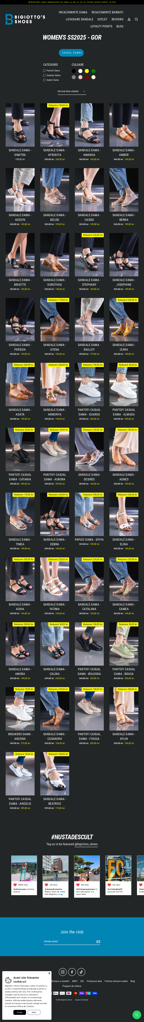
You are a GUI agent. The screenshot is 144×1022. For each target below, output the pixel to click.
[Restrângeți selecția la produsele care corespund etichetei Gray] (73, 77)
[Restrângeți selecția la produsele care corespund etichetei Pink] (80, 77)
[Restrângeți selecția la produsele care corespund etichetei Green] (93, 71)
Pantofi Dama (53, 70)
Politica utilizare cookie (116, 981)
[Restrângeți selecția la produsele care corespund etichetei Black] (73, 71)
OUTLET (102, 19)
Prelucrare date (94, 981)
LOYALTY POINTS (101, 26)
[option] (20, 190)
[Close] (49, 973)
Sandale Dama (53, 75)
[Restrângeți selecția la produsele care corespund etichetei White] (80, 71)
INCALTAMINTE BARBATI (107, 12)
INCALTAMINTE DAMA (73, 12)
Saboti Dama (53, 80)
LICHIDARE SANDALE (79, 19)
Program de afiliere (72, 986)
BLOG (119, 26)
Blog (133, 981)
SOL (82, 981)
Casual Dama (71, 52)
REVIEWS (117, 19)
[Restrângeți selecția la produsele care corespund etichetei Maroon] (86, 77)
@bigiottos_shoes (86, 844)
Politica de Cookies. (25, 1006)
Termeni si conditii (60, 981)
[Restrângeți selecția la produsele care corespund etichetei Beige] (93, 77)
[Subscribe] (98, 941)
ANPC (74, 981)
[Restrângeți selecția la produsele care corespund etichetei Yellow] (86, 71)
